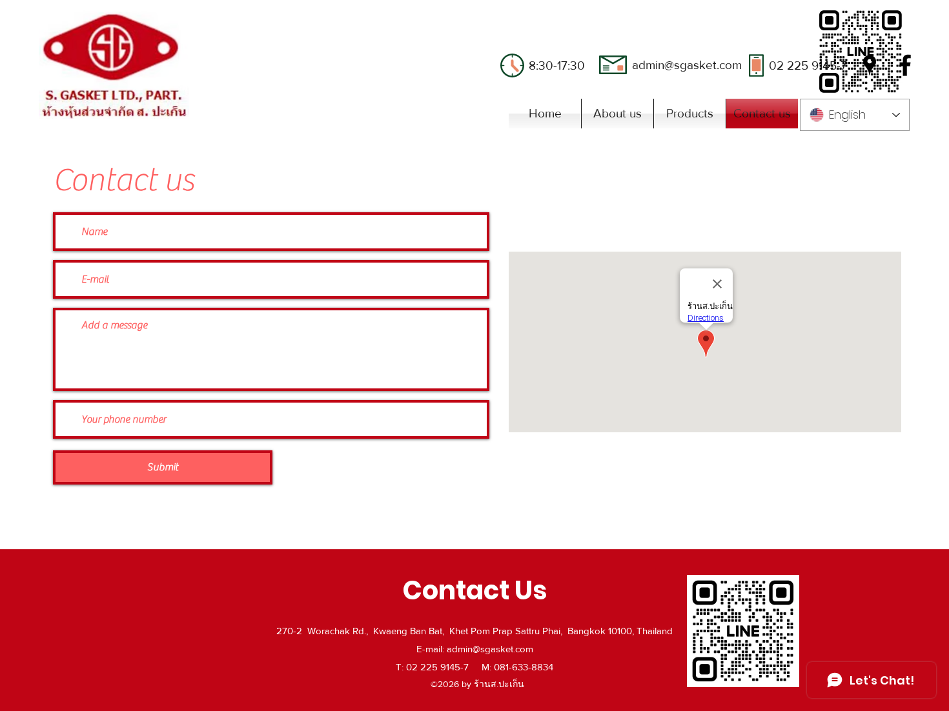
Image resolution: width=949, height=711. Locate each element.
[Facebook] (905, 65)
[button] (690, 113)
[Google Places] (869, 65)
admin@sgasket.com (687, 65)
